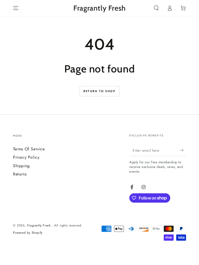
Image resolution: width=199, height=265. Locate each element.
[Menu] (16, 8)
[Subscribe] (183, 150)
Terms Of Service (29, 149)
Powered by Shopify (27, 233)
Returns (19, 174)
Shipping (21, 166)
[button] (156, 8)
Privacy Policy (26, 157)
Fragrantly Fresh (39, 225)
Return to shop (99, 91)
